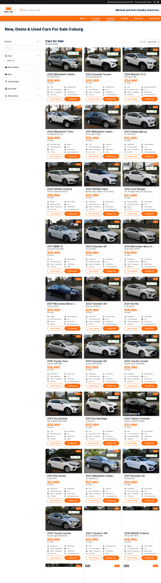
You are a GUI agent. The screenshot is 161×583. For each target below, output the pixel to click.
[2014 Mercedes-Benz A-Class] (141, 231)
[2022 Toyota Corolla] (141, 346)
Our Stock (96, 18)
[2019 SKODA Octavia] (141, 518)
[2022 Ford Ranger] (141, 174)
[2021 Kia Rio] (141, 289)
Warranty (139, 18)
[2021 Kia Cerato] (63, 461)
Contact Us (154, 18)
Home (82, 18)
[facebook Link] (154, 2)
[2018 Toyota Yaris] (63, 346)
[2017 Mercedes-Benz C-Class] (63, 289)
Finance (124, 18)
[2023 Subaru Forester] (141, 404)
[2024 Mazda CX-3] (141, 59)
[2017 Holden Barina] (141, 117)
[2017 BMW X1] (63, 231)
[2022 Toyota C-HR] (102, 518)
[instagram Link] (158, 2)
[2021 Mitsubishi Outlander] (102, 117)
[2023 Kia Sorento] (63, 404)
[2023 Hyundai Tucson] (102, 59)
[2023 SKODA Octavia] (63, 174)
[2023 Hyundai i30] (102, 231)
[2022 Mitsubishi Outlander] (63, 59)
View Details (55, 99)
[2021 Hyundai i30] (141, 461)
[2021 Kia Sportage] (102, 404)
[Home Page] (8, 10)
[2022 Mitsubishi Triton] (63, 117)
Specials (110, 18)
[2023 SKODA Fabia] (102, 174)
